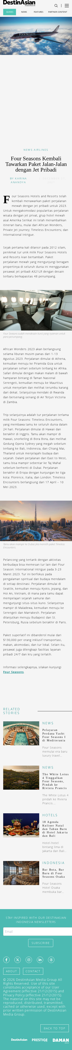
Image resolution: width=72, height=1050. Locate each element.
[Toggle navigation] (56, 6)
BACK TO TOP (54, 1028)
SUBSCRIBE (41, 943)
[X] (17, 960)
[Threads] (51, 960)
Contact (33, 971)
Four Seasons (13, 672)
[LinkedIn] (40, 960)
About (11, 971)
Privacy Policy (14, 995)
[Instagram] (29, 960)
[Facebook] (6, 960)
